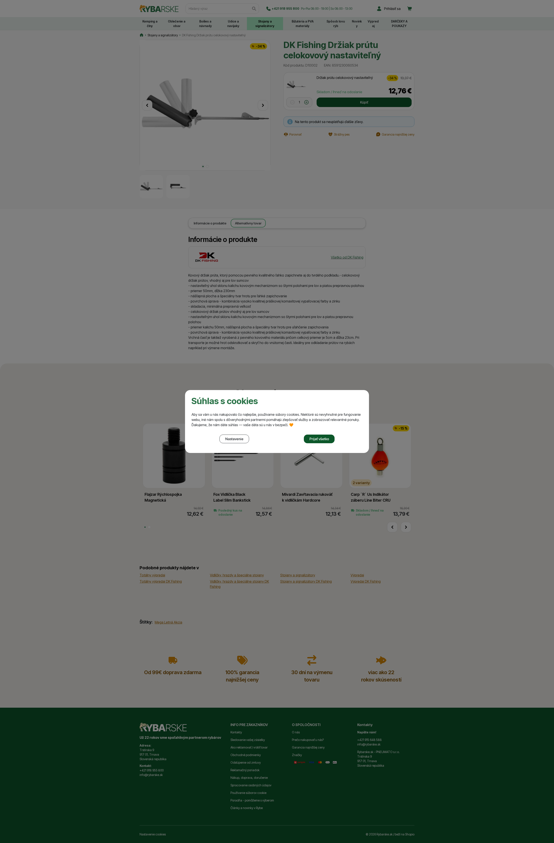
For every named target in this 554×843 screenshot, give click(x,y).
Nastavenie (234, 439)
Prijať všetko (319, 439)
